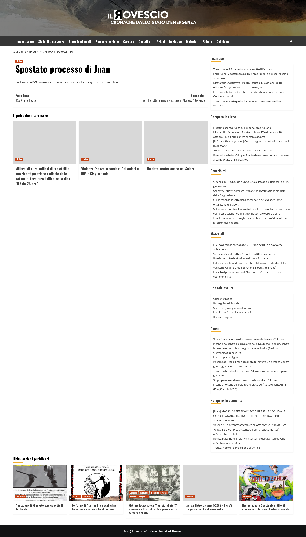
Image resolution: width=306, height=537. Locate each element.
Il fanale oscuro (23, 41)
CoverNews (157, 531)
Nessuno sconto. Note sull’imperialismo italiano (242, 127)
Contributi (145, 41)
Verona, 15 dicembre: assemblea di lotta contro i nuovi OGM (249, 424)
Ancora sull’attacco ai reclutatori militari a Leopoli (243, 150)
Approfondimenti (80, 41)
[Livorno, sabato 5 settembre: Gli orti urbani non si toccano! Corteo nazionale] (266, 483)
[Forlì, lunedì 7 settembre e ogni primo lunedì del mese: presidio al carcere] (96, 483)
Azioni (161, 41)
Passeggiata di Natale (226, 303)
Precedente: (25, 98)
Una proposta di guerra (227, 357)
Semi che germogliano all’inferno (232, 308)
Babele (207, 41)
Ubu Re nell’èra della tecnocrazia (232, 312)
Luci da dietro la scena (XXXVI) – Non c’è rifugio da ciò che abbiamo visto (208, 507)
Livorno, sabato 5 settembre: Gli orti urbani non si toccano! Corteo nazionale (265, 507)
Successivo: (173, 98)
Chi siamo (223, 41)
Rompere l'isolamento (226, 400)
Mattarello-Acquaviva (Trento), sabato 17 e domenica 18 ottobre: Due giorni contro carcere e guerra (153, 509)
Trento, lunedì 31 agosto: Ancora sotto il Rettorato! (244, 69)
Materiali (192, 41)
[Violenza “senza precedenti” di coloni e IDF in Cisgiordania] (110, 142)
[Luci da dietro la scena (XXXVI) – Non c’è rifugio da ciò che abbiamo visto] (210, 483)
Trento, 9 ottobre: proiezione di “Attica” (237, 447)
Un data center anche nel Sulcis (170, 168)
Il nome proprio (222, 317)
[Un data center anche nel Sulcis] (176, 142)
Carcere (128, 41)
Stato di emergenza (51, 41)
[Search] (291, 41)
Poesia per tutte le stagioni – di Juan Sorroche (240, 258)
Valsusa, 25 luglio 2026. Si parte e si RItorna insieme (244, 253)
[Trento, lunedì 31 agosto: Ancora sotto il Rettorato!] (40, 483)
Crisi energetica (222, 298)
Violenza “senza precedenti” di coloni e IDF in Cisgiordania (110, 171)
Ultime (19, 61)
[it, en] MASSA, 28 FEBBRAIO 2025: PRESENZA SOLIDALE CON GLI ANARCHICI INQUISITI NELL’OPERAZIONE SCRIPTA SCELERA (249, 415)
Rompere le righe (107, 41)
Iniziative (175, 41)
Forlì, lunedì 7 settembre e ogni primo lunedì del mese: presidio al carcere (94, 507)
